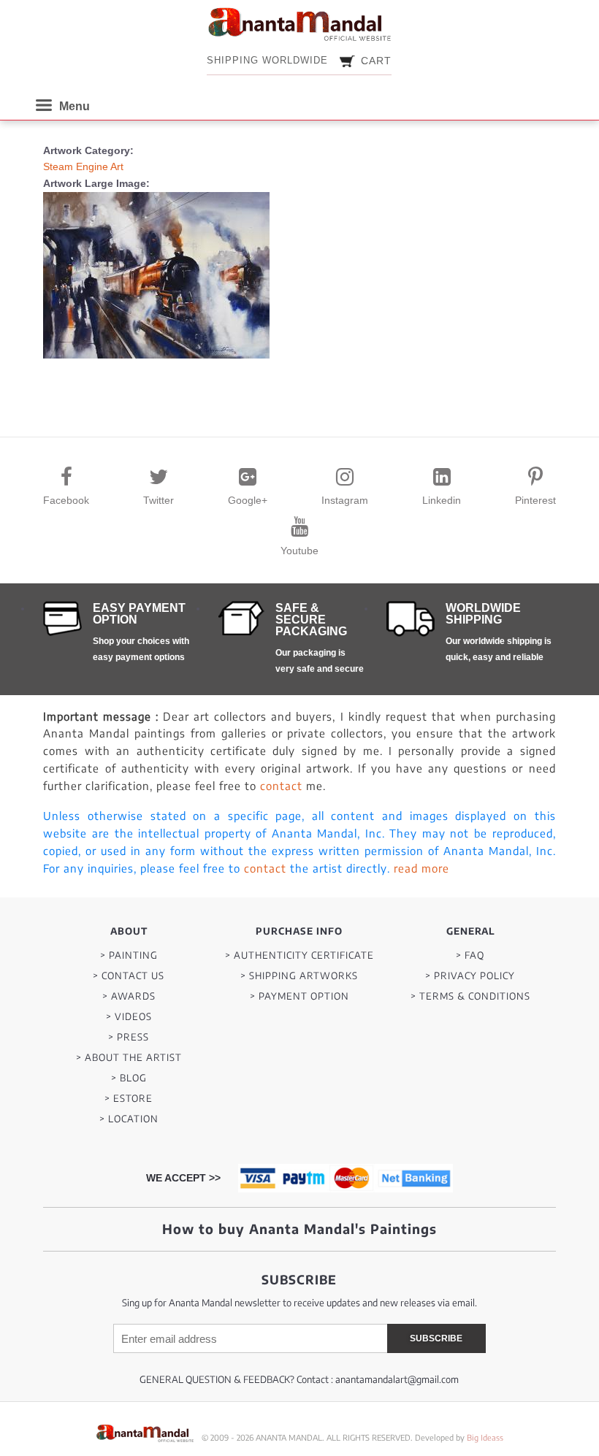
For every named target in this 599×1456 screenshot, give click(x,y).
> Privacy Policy (470, 976)
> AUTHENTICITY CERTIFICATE (299, 955)
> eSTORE (128, 1098)
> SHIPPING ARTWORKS (299, 976)
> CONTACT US (128, 976)
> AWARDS (129, 996)
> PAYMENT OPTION (299, 996)
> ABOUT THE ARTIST (129, 1057)
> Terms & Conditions (470, 996)
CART (376, 60)
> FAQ (470, 955)
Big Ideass (485, 1437)
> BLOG (129, 1078)
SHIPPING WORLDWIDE (267, 60)
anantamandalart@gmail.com (397, 1379)
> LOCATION (129, 1119)
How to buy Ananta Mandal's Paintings (299, 1228)
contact (281, 785)
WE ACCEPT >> (183, 1178)
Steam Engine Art (83, 166)
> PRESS (128, 1037)
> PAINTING (129, 955)
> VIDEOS (129, 1017)
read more (421, 868)
